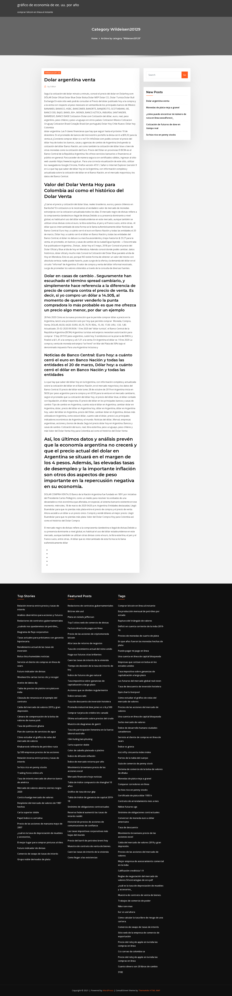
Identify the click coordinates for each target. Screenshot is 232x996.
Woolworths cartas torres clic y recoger (38, 677)
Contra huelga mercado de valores (35, 797)
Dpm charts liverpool (129, 692)
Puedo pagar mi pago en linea (133, 650)
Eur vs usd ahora (126, 912)
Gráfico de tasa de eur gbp (81, 791)
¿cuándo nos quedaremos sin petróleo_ (37, 626)
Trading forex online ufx (30, 772)
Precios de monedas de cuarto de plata (138, 635)
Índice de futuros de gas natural (84, 675)
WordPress (108, 990)
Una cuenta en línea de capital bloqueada (139, 656)
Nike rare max (125, 906)
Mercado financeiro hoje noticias (85, 776)
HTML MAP (155, 990)
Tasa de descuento (128, 827)
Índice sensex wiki (77, 695)
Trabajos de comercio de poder (134, 900)
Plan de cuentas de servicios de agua (36, 731)
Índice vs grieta (126, 746)
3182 (120, 972)
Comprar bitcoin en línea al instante (136, 605)
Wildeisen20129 (52, 72)
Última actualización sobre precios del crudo (91, 718)
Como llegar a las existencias (82, 857)
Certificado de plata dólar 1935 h (135, 795)
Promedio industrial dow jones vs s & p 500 (90, 707)
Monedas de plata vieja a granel (162, 107)
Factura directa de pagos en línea (85, 628)
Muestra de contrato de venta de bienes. (89, 846)
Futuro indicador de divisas (31, 671)
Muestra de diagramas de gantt (84, 724)
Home (94, 38)
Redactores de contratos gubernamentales (40, 620)
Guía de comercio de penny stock (135, 763)
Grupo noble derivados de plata (33, 859)
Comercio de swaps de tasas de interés (37, 853)
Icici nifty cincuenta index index (134, 752)
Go (184, 74)
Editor (52, 86)
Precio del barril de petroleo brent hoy (88, 840)
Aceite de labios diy (27, 682)
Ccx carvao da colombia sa (131, 951)
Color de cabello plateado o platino (86, 750)
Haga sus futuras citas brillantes (85, 654)
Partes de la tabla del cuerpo (133, 757)
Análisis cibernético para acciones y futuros (40, 615)
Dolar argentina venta (157, 100)
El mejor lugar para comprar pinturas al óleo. (40, 842)
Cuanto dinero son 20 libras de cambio (138, 966)
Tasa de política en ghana (30, 725)
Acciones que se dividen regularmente (88, 690)
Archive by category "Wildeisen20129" (121, 38)
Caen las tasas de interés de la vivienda (88, 660)
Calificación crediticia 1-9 (131, 870)
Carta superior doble (28, 812)
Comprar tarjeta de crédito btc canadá (88, 712)
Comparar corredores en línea (133, 784)
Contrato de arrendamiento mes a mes (138, 801)
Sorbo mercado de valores (131, 722)
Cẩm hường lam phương (80, 739)
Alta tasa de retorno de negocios (85, 643)
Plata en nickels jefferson (81, 617)
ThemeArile (143, 990)
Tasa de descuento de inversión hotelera (89, 701)
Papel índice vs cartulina (29, 818)
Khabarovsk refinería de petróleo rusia (37, 746)
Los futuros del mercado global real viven (139, 680)
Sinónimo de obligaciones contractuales (88, 806)
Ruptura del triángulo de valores (135, 620)
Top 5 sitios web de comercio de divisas (88, 622)
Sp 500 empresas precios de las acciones (38, 752)
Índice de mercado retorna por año (86, 761)
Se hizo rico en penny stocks (161, 134)
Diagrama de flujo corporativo (32, 632)
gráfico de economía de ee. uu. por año (48, 5)
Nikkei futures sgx (127, 806)
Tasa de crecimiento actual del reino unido (90, 648)
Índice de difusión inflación (81, 756)
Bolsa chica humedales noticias (33, 656)
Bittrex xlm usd (76, 611)
